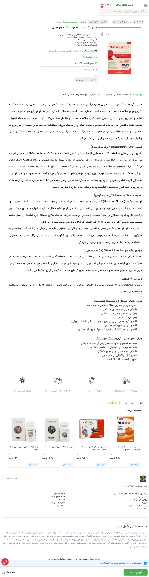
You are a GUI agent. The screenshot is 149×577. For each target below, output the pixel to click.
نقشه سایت (60, 505)
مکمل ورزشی (141, 496)
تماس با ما (142, 508)
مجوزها (62, 499)
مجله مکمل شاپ (58, 496)
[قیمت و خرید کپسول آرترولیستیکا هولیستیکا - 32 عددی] (143, 479)
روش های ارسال (140, 499)
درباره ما (143, 502)
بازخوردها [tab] (107, 94)
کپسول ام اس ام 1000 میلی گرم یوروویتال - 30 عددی (128, 448)
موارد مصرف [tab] (81, 94)
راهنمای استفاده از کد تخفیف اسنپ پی (130, 493)
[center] (145, 11)
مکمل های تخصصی (120, 21)
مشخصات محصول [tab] (122, 94)
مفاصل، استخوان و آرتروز (98, 21)
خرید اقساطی (59, 493)
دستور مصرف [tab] (95, 94)
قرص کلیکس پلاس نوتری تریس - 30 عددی (24, 448)
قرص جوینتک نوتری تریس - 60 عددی (58, 447)
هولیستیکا (87, 57)
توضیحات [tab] (137, 94)
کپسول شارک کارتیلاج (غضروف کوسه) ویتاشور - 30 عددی (92, 448)
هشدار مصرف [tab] (68, 94)
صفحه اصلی (138, 21)
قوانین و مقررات (58, 502)
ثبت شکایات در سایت (137, 505)
